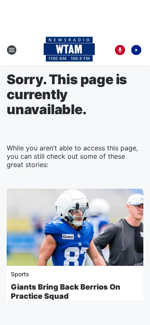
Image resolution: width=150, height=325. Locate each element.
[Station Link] (69, 50)
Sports (20, 274)
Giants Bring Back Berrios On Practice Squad (65, 291)
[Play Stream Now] (136, 50)
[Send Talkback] (120, 50)
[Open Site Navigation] (12, 50)
